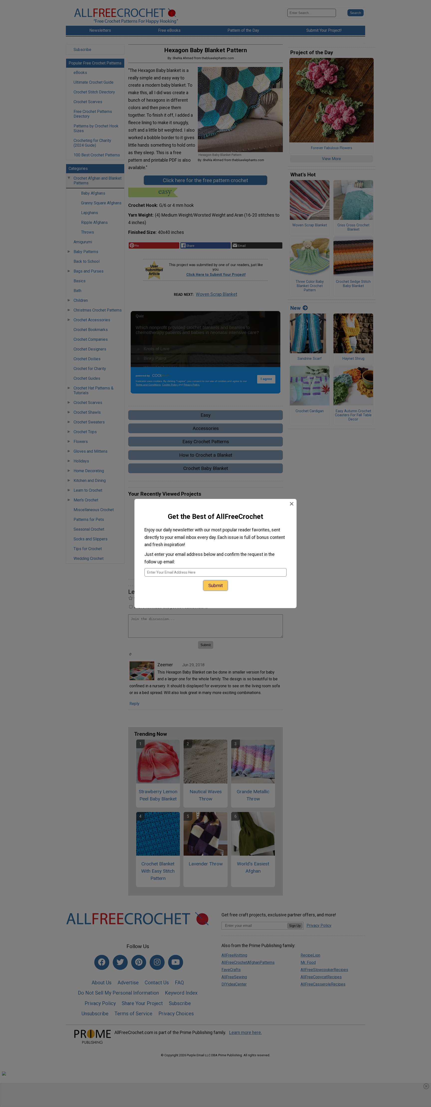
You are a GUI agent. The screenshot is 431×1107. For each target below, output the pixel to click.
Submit (215, 585)
